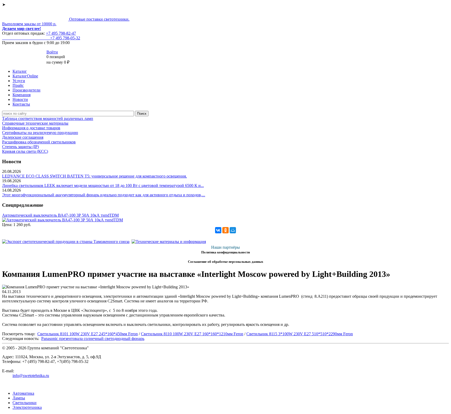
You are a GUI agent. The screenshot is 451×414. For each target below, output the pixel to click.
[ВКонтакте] (218, 230)
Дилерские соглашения (22, 137)
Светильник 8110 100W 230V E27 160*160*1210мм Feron (192, 334)
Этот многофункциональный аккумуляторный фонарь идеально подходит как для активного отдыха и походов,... (103, 195)
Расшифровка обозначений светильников (39, 142)
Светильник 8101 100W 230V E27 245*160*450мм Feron (87, 334)
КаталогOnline (25, 76)
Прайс (18, 85)
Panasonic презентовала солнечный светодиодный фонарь (92, 338)
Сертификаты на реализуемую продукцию (40, 132)
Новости (20, 99)
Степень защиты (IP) (20, 146)
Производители (26, 90)
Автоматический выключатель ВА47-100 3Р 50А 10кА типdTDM (60, 215)
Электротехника (27, 407)
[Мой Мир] (233, 230)
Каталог (20, 71)
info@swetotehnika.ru (31, 375)
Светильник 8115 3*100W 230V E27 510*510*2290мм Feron (299, 334)
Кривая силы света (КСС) (25, 151)
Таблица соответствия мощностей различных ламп (47, 118)
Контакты (21, 104)
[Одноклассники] (225, 230)
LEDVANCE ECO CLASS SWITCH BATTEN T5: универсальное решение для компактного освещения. (94, 176)
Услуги (19, 80)
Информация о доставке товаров (31, 128)
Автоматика (23, 393)
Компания (22, 95)
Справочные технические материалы (35, 123)
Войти (52, 52)
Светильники (25, 402)
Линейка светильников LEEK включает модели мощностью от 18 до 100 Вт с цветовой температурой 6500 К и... (103, 185)
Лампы (19, 398)
